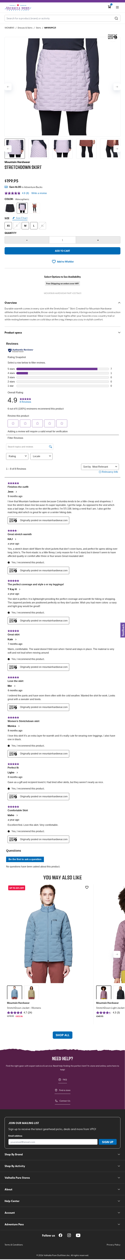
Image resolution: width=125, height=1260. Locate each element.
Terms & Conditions (14, 1244)
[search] (116, 18)
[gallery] (62, 87)
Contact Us (64, 1100)
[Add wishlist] (87, 887)
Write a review (39, 193)
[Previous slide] (8, 86)
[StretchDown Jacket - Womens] (48, 933)
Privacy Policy (113, 1244)
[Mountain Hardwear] (113, 37)
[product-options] (10, 208)
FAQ (65, 1079)
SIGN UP (107, 1142)
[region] (60, 1235)
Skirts (38, 27)
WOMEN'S (9, 27)
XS (8, 225)
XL (42, 225)
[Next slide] (116, 86)
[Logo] (18, 7)
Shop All (63, 1035)
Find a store (64, 1090)
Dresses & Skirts (25, 27)
